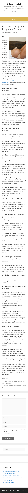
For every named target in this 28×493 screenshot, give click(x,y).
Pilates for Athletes (8, 482)
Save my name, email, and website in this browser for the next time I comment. (15, 432)
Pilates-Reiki (14, 4)
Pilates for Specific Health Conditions (14, 478)
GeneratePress (22, 490)
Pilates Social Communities (11, 476)
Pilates (6, 379)
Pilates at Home (7, 480)
